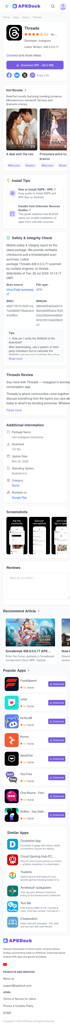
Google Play (19, 497)
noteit (23, 699)
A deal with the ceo (19, 154)
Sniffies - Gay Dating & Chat (33, 812)
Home (6, 17)
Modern (30, 165)
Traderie (26, 872)
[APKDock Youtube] (5, 964)
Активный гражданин (35, 887)
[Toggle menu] (7, 6)
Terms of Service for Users (19, 999)
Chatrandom (29, 918)
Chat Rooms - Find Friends (33, 793)
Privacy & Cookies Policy (18, 1006)
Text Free (26, 774)
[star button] (25, 34)
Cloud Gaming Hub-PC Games (36, 856)
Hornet (24, 737)
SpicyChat (26, 755)
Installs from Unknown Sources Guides (39, 208)
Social (25, 17)
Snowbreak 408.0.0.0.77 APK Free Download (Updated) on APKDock (27, 651)
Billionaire (14, 165)
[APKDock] (35, 940)
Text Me (25, 903)
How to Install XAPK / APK (35, 189)
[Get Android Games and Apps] (26, 6)
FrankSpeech (28, 680)
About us (8, 978)
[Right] (61, 536)
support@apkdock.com (17, 985)
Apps (16, 17)
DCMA (7, 1013)
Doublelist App (30, 840)
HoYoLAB (26, 718)
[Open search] (53, 6)
